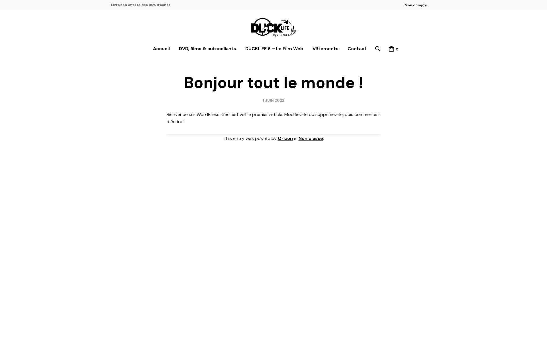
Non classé (311, 138)
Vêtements (325, 49)
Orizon (285, 138)
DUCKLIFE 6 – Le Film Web (274, 49)
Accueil (161, 49)
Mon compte (416, 5)
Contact (357, 49)
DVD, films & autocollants (207, 49)
